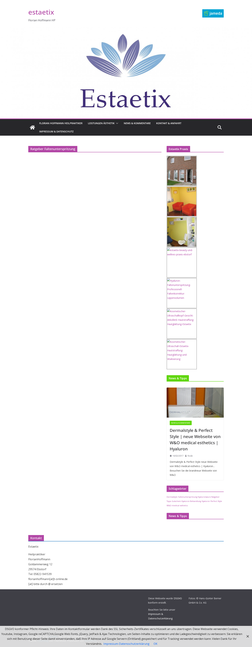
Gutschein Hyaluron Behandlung (186, 501)
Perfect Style (216, 501)
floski (190, 455)
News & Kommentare (137, 123)
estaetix (41, 12)
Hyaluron (206, 501)
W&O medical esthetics (177, 505)
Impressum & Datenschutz (56, 131)
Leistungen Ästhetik (101, 123)
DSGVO (178, 598)
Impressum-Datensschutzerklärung (126, 644)
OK (155, 644)
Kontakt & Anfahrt (168, 123)
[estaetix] (32, 127)
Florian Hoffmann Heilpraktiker (60, 123)
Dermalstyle (172, 497)
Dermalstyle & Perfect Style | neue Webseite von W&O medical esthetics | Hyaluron (195, 439)
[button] (116, 123)
